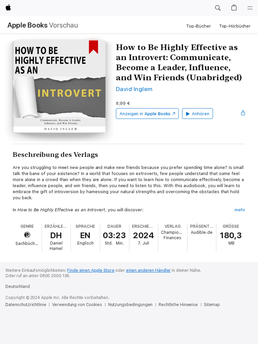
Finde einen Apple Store (90, 270)
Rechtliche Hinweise (178, 304)
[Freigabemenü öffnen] (243, 113)
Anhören (200, 113)
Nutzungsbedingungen (130, 304)
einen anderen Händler (148, 270)
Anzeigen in (145, 113)
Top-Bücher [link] (198, 26)
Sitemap (212, 304)
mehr (239, 209)
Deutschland (17, 286)
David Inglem (134, 88)
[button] (218, 8)
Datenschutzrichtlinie (25, 304)
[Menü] (250, 8)
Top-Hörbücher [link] (235, 26)
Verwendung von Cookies (77, 304)
